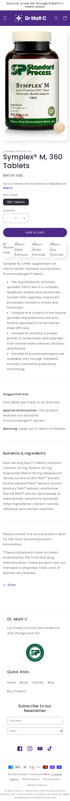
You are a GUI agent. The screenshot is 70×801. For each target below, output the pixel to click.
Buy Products (16, 691)
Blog (51, 682)
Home (11, 682)
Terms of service (37, 785)
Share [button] (12, 585)
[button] (5, 18)
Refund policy (31, 779)
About (23, 682)
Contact (38, 682)
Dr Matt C (23, 774)
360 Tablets (16, 202)
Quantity (9, 210)
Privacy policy (51, 779)
